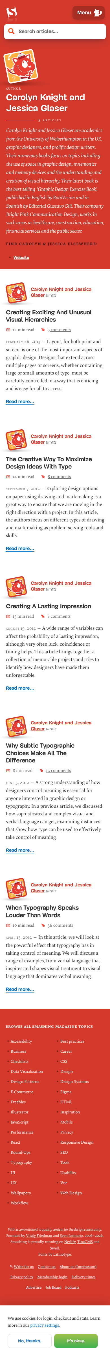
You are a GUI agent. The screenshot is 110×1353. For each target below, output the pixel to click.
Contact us (47, 1266)
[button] (99, 31)
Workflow (19, 1203)
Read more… (20, 401)
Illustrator (19, 1112)
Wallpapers (21, 1193)
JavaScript (19, 1122)
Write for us (24, 1266)
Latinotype (62, 1254)
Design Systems (74, 1081)
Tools (64, 1162)
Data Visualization (27, 1071)
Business (18, 1051)
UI (13, 1173)
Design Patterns (25, 1081)
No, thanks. (29, 1340)
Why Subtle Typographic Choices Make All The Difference (40, 753)
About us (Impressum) (78, 1266)
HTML (66, 1102)
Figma (66, 1092)
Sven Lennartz (71, 1235)
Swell (54, 1248)
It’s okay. (76, 1340)
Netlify (70, 1241)
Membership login (52, 1277)
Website (21, 257)
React (15, 1142)
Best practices (72, 1041)
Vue (63, 1183)
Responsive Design (77, 1142)
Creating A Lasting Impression (48, 606)
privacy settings (44, 1325)
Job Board (53, 1287)
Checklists (19, 1061)
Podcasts (72, 1287)
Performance (22, 1132)
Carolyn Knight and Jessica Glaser (61, 292)
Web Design (71, 1193)
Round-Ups (20, 1152)
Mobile (66, 1122)
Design (66, 1071)
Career (66, 1051)
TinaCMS (85, 1241)
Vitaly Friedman (39, 1235)
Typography (21, 1162)
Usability (68, 1173)
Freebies (18, 1102)
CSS (63, 1061)
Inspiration (70, 1112)
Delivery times (84, 1277)
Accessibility (21, 1041)
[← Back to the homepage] (11, 13)
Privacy (66, 1132)
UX (14, 1183)
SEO (64, 1152)
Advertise (33, 1287)
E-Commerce (22, 1092)
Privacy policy (21, 1277)
